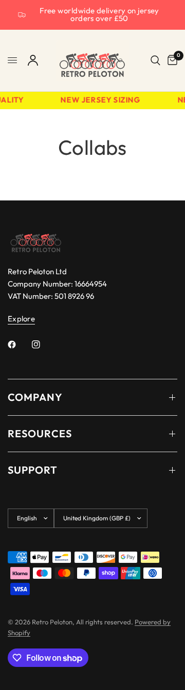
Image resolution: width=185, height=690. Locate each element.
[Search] (155, 60)
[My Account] (33, 60)
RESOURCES (40, 433)
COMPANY (35, 397)
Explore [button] (21, 318)
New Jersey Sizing (100, 100)
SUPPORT (33, 469)
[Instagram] (43, 344)
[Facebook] (19, 344)
